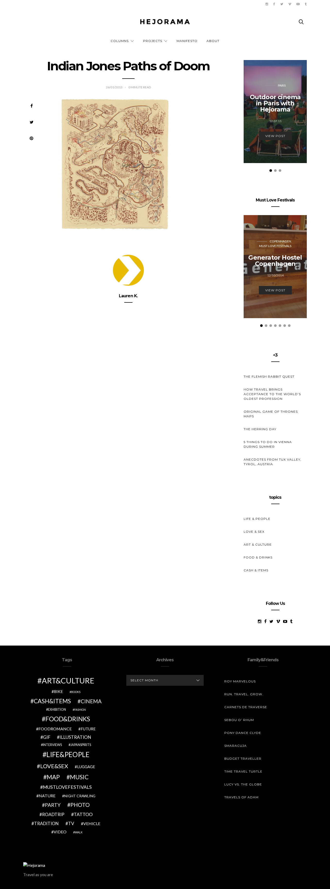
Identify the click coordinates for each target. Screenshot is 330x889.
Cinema (91, 701)
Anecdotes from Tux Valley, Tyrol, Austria (272, 462)
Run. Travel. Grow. (243, 694)
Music (79, 777)
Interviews (52, 745)
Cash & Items (256, 570)
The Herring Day (260, 429)
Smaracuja (235, 746)
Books (75, 691)
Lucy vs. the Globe (243, 784)
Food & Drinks (258, 557)
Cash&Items (52, 701)
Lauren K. (128, 295)
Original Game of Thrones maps (271, 414)
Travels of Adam (241, 797)
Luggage (86, 766)
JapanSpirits (80, 745)
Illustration (75, 737)
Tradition (46, 823)
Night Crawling (79, 796)
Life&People (67, 754)
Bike (58, 691)
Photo (80, 804)
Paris (282, 85)
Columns (120, 41)
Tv (71, 823)
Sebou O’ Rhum (239, 720)
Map (53, 777)
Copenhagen (280, 241)
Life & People (257, 519)
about (213, 41)
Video (60, 831)
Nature (47, 795)
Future (88, 728)
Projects (152, 41)
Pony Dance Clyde (242, 733)
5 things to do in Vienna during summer (268, 444)
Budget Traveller (242, 758)
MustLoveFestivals (67, 787)
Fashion (80, 709)
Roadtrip (53, 814)
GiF (46, 737)
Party (53, 805)
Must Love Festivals (275, 246)
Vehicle (91, 823)
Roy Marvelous (240, 681)
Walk (78, 832)
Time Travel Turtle (243, 771)
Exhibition (57, 710)
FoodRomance (55, 728)
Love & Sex (254, 532)
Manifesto (187, 41)
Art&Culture (68, 680)
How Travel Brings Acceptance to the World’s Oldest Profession (272, 394)
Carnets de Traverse (245, 707)
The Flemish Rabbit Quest (269, 376)
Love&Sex (54, 766)
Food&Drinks (67, 719)
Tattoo (83, 814)
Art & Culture (258, 544)
